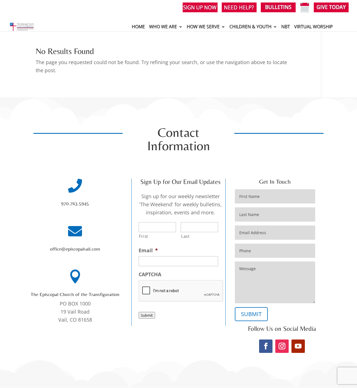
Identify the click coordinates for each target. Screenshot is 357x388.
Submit (147, 315)
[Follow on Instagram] (282, 346)
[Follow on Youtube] (298, 346)
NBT (285, 27)
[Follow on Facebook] (265, 346)
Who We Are (163, 27)
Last (185, 236)
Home (138, 27)
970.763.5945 (75, 203)
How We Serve (203, 27)
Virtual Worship (313, 27)
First (143, 236)
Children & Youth (250, 27)
